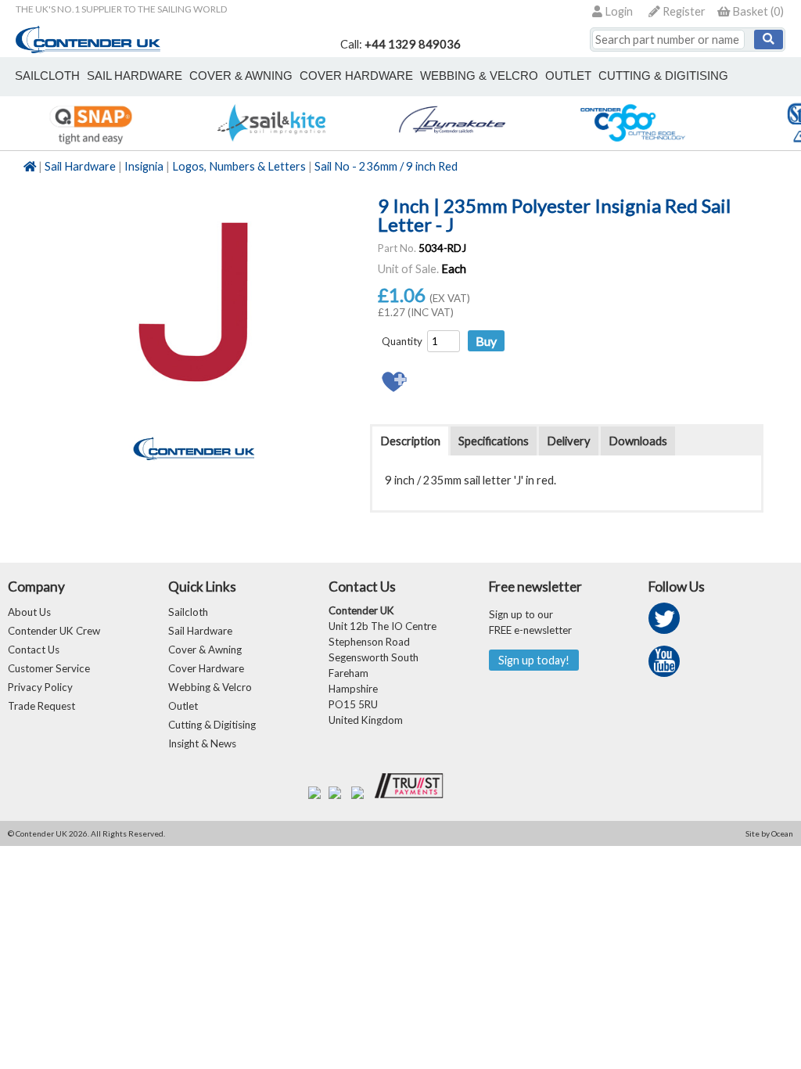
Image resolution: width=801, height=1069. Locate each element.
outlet (568, 76)
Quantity (402, 341)
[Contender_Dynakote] (451, 142)
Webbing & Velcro (210, 687)
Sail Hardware (80, 166)
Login (617, 11)
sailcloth (47, 76)
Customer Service (49, 668)
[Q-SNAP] (90, 142)
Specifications (493, 441)
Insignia (143, 166)
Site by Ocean (769, 833)
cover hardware (356, 76)
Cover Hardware (206, 668)
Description (410, 441)
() (758, 11)
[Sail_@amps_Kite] (271, 142)
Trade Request (41, 706)
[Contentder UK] (88, 49)
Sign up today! (533, 660)
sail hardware (134, 76)
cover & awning (241, 76)
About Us (29, 612)
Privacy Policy (40, 687)
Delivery (569, 441)
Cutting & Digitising (663, 76)
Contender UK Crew (54, 630)
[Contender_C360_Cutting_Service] (632, 142)
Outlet (183, 706)
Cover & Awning (205, 649)
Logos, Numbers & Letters (239, 166)
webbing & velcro (479, 76)
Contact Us (33, 649)
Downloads (638, 441)
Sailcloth (188, 612)
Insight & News (202, 743)
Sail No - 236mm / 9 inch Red (386, 166)
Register (683, 11)
